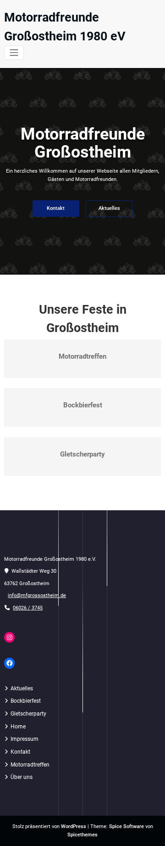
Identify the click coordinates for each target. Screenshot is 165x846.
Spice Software (126, 826)
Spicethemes (82, 835)
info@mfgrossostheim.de (37, 595)
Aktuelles (109, 208)
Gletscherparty (82, 454)
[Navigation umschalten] (14, 52)
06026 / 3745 (28, 608)
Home (18, 726)
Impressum (24, 739)
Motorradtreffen (82, 356)
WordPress (73, 826)
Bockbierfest (82, 405)
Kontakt (56, 208)
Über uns (22, 777)
